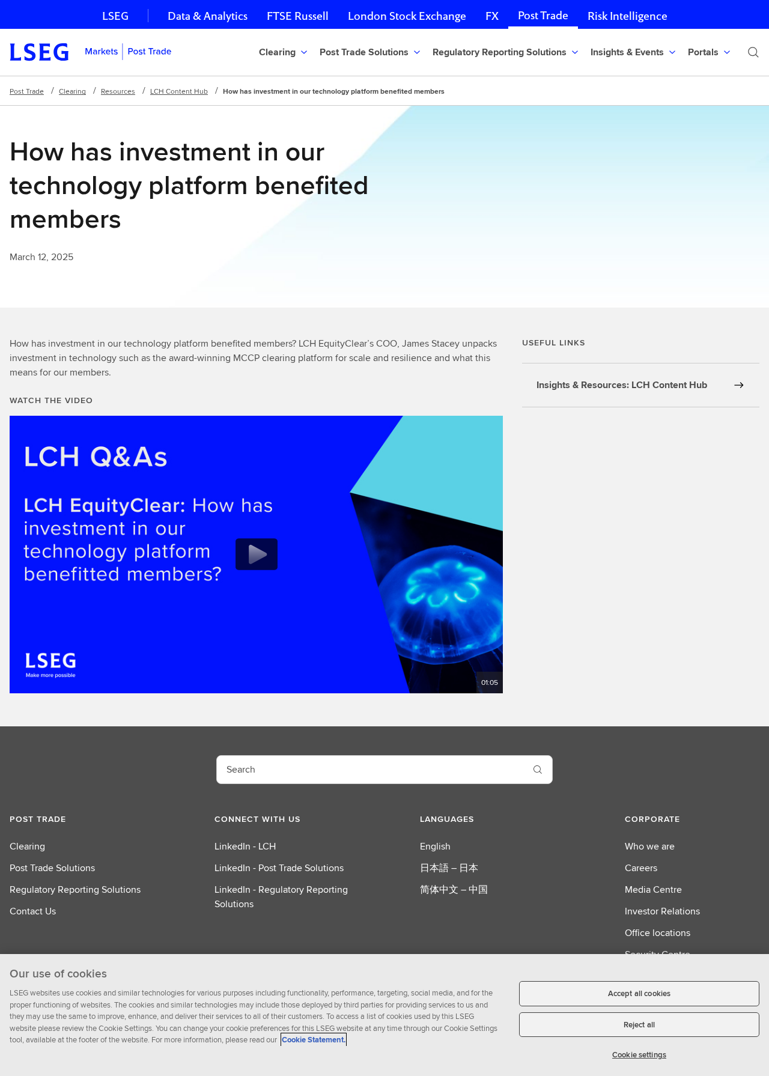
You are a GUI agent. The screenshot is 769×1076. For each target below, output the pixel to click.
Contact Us (33, 911)
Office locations (657, 933)
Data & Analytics (208, 16)
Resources (118, 91)
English (435, 846)
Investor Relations (662, 911)
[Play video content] (257, 554)
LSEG (115, 16)
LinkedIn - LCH (245, 846)
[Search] (753, 52)
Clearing (72, 91)
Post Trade (543, 15)
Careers (641, 868)
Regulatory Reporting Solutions (75, 889)
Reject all (639, 1024)
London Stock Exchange (407, 16)
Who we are (650, 846)
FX (492, 16)
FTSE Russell (298, 16)
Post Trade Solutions (52, 868)
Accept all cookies (639, 993)
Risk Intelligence (627, 16)
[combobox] (370, 769)
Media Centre (653, 889)
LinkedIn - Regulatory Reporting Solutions (281, 897)
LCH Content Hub (179, 91)
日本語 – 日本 (449, 868)
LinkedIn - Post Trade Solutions (279, 868)
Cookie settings (639, 1054)
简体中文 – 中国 (454, 889)
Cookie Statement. (313, 1039)
